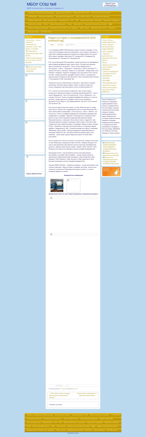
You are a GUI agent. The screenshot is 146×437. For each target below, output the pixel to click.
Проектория (105, 78)
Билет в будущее (107, 51)
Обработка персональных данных (38, 28)
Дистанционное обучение (63, 13)
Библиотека (111, 28)
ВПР (77, 20)
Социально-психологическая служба (95, 24)
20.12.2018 (60, 44)
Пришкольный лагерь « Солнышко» (91, 20)
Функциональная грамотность (65, 16)
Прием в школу (84, 28)
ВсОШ (46, 24)
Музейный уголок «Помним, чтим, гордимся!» (64, 28)
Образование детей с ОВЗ (81, 13)
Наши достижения (33, 31)
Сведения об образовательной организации (41, 13)
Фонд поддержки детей (109, 83)
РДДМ (110, 24)
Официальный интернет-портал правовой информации (109, 67)
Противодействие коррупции (100, 16)
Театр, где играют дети (50, 20)
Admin (52, 44)
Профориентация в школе (98, 28)
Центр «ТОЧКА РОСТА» (83, 16)
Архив (70, 24)
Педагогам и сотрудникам (111, 20)
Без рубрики (63, 388)
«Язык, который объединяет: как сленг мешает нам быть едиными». (34, 60)
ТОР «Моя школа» (46, 31)
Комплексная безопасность (58, 24)
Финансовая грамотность (46, 16)
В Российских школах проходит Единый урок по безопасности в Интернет (59, 395)
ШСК (72, 20)
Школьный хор (78, 24)
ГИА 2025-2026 (32, 16)
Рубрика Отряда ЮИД (34, 20)
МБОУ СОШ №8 (41, 4)
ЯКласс (104, 62)
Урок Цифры (106, 80)
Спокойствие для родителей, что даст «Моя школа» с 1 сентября (33, 47)
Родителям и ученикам (35, 24)
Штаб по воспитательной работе (101, 13)
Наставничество (64, 20)
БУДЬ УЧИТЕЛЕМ (107, 49)
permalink (75, 388)
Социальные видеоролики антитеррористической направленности (110, 73)
